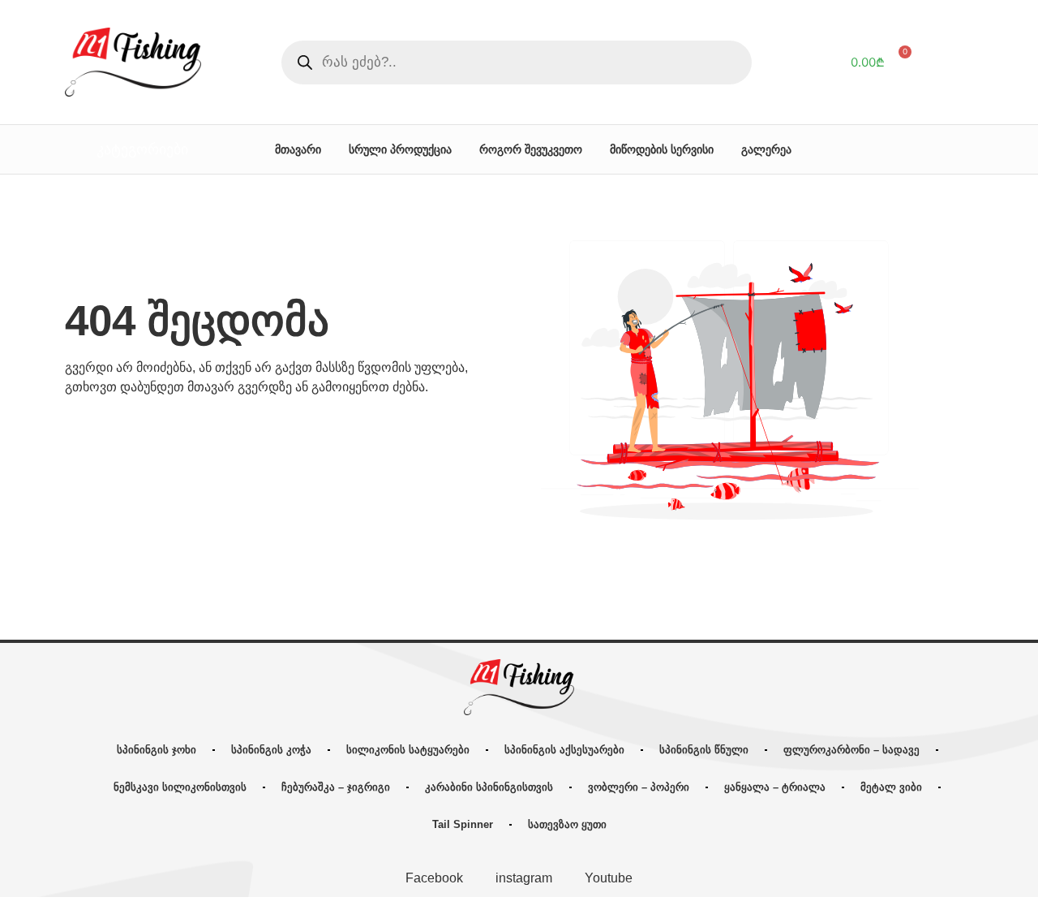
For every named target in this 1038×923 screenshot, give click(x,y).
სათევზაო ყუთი (567, 824)
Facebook (434, 878)
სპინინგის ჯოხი (156, 750)
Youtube (609, 878)
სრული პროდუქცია (400, 149)
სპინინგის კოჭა (271, 750)
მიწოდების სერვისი (662, 149)
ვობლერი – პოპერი (638, 787)
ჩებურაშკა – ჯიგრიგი (335, 787)
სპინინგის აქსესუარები (564, 750)
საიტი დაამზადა (640, 910)
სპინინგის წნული (703, 750)
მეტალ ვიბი (891, 787)
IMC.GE (697, 910)
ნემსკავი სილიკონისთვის (180, 787)
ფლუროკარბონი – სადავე (851, 750)
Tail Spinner (462, 824)
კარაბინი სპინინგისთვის (489, 787)
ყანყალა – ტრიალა (775, 787)
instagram (523, 878)
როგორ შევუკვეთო (530, 149)
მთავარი (298, 149)
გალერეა (766, 149)
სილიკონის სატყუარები (408, 750)
